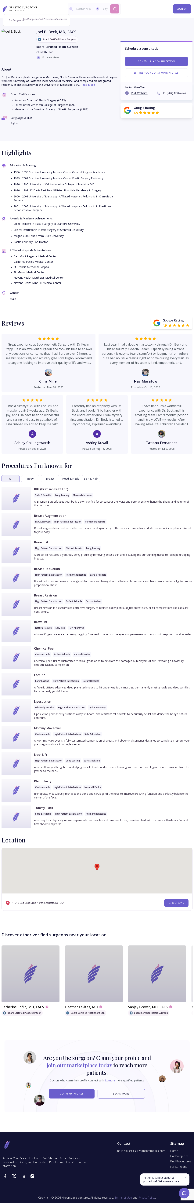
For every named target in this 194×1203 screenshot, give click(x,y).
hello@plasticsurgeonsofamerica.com (141, 1151)
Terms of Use (123, 1197)
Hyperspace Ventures (75, 1197)
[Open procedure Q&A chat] (184, 1193)
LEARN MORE (121, 1093)
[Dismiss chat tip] (186, 1177)
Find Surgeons (31, 19)
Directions (176, 902)
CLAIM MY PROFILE (72, 1093)
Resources (61, 19)
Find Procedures (47, 19)
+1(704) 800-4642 (174, 93)
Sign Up (182, 8)
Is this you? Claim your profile (156, 72)
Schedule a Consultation (156, 61)
